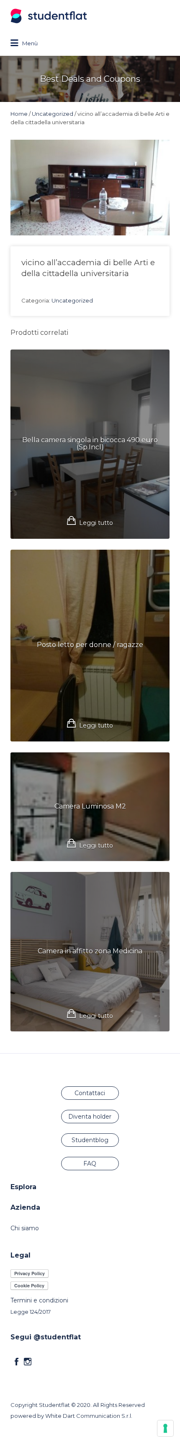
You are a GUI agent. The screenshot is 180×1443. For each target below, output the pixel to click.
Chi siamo (24, 1228)
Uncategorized (52, 113)
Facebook (16, 1362)
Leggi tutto (96, 523)
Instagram (27, 1362)
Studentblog (90, 1140)
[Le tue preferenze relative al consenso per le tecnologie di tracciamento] (165, 1428)
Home (19, 113)
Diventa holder (89, 1116)
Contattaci (90, 1093)
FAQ (89, 1163)
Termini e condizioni (39, 1300)
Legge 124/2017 (30, 1311)
